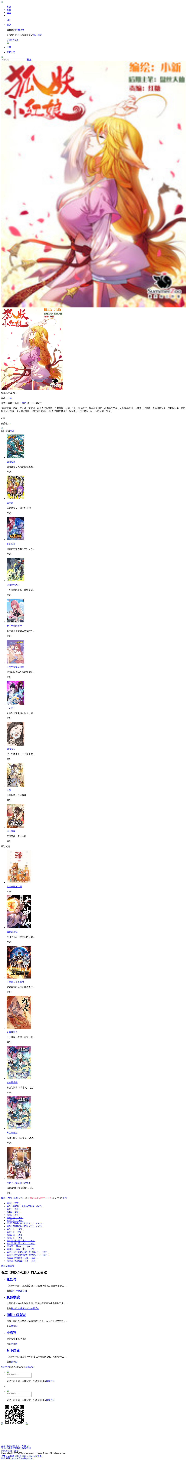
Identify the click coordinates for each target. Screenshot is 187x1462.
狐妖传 (11, 1279)
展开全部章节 (7, 1266)
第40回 (14, 1362)
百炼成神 (11, 544)
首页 (9, 7)
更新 (9, 9)
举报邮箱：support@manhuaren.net (17, 1458)
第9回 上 (15, 1235)
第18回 (14, 1326)
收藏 (3, 1446)
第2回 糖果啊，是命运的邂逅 (25, 1206)
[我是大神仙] (19, 927)
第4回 (13, 1212)
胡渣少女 (11, 749)
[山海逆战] (15, 457)
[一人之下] (15, 704)
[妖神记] (15, 498)
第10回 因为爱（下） (21, 1243)
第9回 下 (15, 1238)
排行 (9, 12)
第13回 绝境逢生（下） (22, 1261)
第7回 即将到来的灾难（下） (25, 1226)
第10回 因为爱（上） (21, 1240)
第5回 (13, 1215)
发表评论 (50, 1381)
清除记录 (19, 30)
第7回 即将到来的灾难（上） (25, 1223)
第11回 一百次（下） (21, 1249)
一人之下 (11, 708)
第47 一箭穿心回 (19, 1291)
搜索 (29, 59)
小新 (10, 398)
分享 (3, 1456)
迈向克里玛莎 (13, 585)
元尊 (9, 790)
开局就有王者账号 (15, 982)
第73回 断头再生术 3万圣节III (25, 1308)
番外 (19, 1198)
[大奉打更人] (19, 1028)
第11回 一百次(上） (20, 1246)
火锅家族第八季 (14, 886)
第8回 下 (14, 1232)
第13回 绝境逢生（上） (22, 1258)
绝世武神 (11, 831)
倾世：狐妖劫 (16, 1315)
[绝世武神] (15, 827)
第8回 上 (15, 1229)
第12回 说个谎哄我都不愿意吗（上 (27, 1252)
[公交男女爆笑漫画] (15, 663)
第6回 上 (15, 1217)
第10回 (14, 1344)
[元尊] (15, 786)
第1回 (13, 1203)
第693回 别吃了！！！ (40, 1198)
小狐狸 (11, 1332)
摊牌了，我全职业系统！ (19, 1183)
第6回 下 (15, 1220)
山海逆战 (11, 462)
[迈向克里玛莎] (15, 580)
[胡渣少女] (15, 745)
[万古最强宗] (19, 1078)
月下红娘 (13, 1350)
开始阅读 (10, 1446)
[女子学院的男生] (15, 622)
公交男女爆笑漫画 (15, 667)
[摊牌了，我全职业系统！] (19, 1179)
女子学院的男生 (14, 626)
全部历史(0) (12, 40)
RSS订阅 (10, 1456)
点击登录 (37, 35)
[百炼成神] (15, 539)
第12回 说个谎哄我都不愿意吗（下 (27, 1255)
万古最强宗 (12, 1082)
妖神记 (10, 503)
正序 (64, 1198)
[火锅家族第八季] (19, 882)
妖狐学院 (13, 1297)
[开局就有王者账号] (19, 978)
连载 (7, 1198)
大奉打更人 (12, 1032)
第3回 (13, 1209)
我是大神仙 (12, 932)
